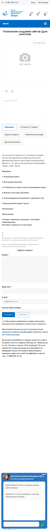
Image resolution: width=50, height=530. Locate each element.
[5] (16, 100)
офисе (13, 343)
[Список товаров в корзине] (46, 15)
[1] (5, 100)
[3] (10, 100)
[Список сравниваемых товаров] (31, 15)
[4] (13, 100)
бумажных (19, 329)
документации (36, 329)
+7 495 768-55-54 (11, 2)
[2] (8, 100)
